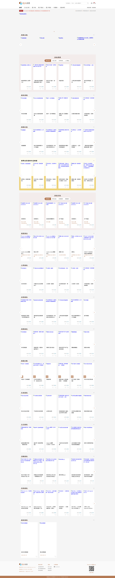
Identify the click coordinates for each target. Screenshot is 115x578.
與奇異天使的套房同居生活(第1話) (76, 475)
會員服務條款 (41, 566)
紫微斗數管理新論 (88, 443)
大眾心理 (54, 60)
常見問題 (50, 568)
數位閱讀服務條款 (42, 568)
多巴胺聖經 (24, 347)
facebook (57, 566)
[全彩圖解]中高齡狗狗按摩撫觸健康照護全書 (76, 444)
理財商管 (48, 60)
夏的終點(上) (62, 475)
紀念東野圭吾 (79, 10)
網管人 (73, 252)
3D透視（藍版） (50, 284)
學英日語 (54, 199)
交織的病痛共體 (76, 113)
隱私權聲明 (40, 570)
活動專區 (62, 7)
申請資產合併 (86, 10)
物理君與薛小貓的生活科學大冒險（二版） (63, 412)
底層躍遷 (23, 145)
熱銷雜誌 (48, 199)
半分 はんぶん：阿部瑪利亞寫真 (26, 507)
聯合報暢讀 (43, 552)
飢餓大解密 (87, 347)
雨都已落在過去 (50, 347)
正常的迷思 (49, 411)
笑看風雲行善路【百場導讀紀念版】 (25, 317)
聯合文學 (36, 252)
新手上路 (50, 566)
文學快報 (61, 60)
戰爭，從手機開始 (51, 113)
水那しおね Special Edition (88, 507)
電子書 (34, 7)
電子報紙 (48, 7)
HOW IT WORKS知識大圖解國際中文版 (88, 253)
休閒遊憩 (61, 199)
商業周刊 (23, 219)
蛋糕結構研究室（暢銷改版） (25, 443)
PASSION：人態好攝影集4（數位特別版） (51, 508)
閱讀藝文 (67, 199)
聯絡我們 (50, 570)
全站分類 (26, 7)
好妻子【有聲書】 (25, 379)
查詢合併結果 (93, 10)
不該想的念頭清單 (38, 411)
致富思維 (61, 80)
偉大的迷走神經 (25, 411)
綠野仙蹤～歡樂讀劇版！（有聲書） (63, 380)
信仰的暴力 (24, 284)
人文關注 (67, 60)
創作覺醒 (86, 315)
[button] (20, 44)
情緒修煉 (48, 379)
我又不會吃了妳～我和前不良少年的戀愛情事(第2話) (25, 476)
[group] (57, 23)
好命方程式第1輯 (88, 379)
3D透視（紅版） (76, 284)
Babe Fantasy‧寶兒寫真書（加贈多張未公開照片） (38, 508)
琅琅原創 (94, 7)
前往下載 (91, 572)
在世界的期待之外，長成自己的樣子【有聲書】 (38, 381)
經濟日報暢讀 (24, 552)
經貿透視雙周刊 (50, 219)
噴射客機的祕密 (88, 411)
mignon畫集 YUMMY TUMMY (50, 443)
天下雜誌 (61, 219)
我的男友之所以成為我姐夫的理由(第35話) (51, 476)
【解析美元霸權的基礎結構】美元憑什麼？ (38, 82)
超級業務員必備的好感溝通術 (63, 146)
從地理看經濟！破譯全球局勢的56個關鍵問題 (51, 147)
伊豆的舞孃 (24, 113)
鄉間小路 (61, 252)
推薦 (20, 7)
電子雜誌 (40, 7)
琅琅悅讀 (89, 7)
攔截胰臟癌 (74, 347)
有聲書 (56, 7)
